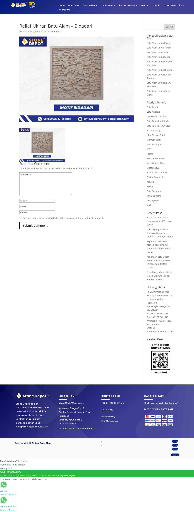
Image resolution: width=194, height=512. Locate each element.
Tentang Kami (90, 5)
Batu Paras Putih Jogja (158, 121)
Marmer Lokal (154, 139)
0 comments (54, 31)
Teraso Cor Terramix (157, 116)
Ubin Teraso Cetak (156, 135)
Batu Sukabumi (154, 191)
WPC (149, 149)
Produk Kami (106, 5)
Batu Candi (152, 107)
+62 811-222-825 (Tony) (113, 403)
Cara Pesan (74, 5)
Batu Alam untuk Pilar (158, 52)
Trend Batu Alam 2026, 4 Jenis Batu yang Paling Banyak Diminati (159, 276)
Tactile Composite (156, 177)
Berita (157, 5)
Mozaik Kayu (153, 167)
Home (62, 5)
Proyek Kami (170, 5)
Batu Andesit (153, 111)
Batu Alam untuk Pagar (158, 43)
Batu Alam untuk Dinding (159, 69)
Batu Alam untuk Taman (159, 47)
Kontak (144, 5)
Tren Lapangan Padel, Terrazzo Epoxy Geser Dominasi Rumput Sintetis (160, 233)
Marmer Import (154, 144)
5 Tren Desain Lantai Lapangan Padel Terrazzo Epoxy (159, 221)
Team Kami (64, 10)
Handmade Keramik (157, 172)
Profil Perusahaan (110, 421)
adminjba (27, 31)
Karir (181, 5)
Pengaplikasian (127, 5)
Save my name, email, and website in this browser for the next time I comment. (63, 218)
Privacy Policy (153, 130)
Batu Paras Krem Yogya (158, 125)
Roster (150, 153)
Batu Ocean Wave (156, 158)
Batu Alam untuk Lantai (159, 56)
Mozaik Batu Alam (156, 163)
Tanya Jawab (153, 200)
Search (169, 26)
